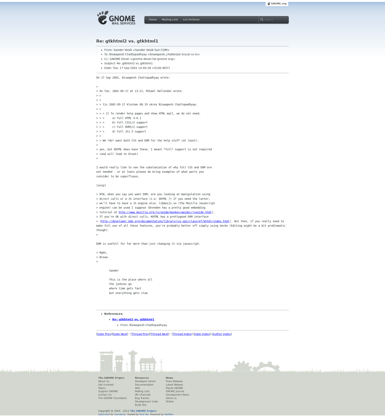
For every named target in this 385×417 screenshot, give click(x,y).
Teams (102, 388)
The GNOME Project (111, 378)
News (169, 378)
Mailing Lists (170, 19)
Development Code (146, 401)
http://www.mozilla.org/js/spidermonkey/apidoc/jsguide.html (165, 212)
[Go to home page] (122, 25)
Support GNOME (108, 391)
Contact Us (104, 394)
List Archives (191, 19)
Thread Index (182, 334)
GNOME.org (279, 3)
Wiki (137, 388)
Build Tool (140, 405)
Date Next (120, 334)
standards (120, 414)
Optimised (104, 414)
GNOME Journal (175, 391)
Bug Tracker (142, 398)
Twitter (170, 401)
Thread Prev (140, 334)
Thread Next (159, 334)
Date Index (202, 334)
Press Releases (174, 381)
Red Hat (144, 414)
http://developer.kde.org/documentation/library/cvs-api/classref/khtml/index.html (165, 221)
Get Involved (105, 384)
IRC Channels (143, 394)
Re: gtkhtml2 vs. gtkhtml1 (133, 319)
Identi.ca (171, 398)
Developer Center (145, 381)
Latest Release (174, 384)
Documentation (144, 384)
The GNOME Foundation (112, 398)
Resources (142, 378)
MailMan (168, 414)
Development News (177, 394)
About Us (103, 381)
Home (153, 19)
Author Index (222, 334)
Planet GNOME (174, 388)
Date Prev (104, 334)
